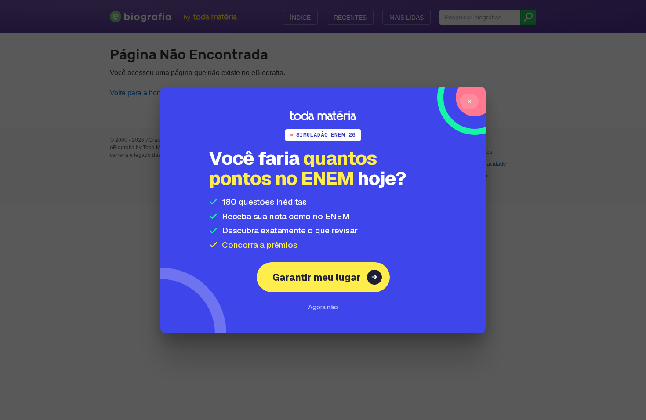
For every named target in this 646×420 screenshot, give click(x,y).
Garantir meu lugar (316, 277)
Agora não (323, 307)
